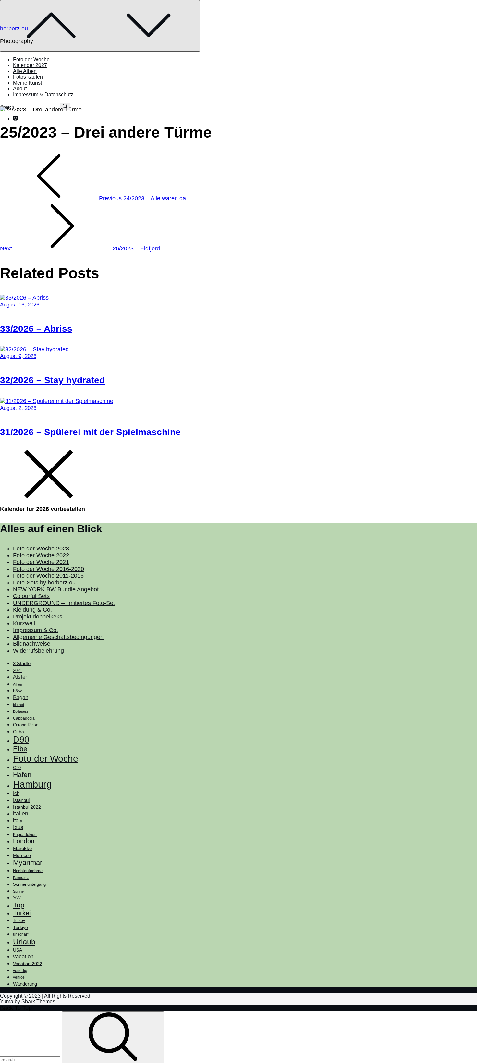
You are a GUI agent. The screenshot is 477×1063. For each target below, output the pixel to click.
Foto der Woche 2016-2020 (48, 569)
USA (17, 950)
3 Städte (22, 663)
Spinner (19, 891)
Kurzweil (24, 623)
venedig (20, 970)
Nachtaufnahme (28, 871)
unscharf (20, 934)
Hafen (22, 775)
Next (80, 248)
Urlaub (24, 941)
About (20, 88)
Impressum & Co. (35, 630)
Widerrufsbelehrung (38, 650)
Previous (141, 198)
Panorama (21, 878)
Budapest (20, 711)
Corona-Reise (25, 724)
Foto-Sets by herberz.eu (44, 582)
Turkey (19, 921)
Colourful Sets (31, 596)
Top (18, 905)
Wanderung (25, 984)
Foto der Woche (31, 59)
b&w (17, 690)
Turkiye (20, 927)
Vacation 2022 (27, 963)
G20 (17, 767)
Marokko (22, 848)
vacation (23, 956)
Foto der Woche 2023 (41, 548)
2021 (17, 670)
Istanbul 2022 (27, 807)
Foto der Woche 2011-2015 (48, 575)
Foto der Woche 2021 (41, 562)
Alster (20, 677)
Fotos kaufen (28, 77)
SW (17, 897)
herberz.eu (14, 28)
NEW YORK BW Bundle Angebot (56, 589)
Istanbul (21, 800)
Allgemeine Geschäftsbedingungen (58, 637)
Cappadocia (24, 718)
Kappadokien (25, 834)
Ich (16, 793)
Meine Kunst (27, 83)
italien (20, 813)
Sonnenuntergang (29, 884)
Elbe (20, 749)
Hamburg (32, 784)
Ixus (18, 827)
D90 (21, 740)
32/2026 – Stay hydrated (52, 380)
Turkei (22, 913)
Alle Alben (25, 71)
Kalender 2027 (30, 65)
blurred (18, 705)
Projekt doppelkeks (37, 616)
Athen (17, 684)
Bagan (20, 697)
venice (19, 977)
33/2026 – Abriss (36, 329)
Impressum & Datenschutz (43, 94)
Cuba (18, 731)
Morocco (22, 855)
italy (17, 820)
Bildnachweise (31, 644)
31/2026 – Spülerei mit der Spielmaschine (90, 432)
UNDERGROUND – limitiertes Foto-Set (64, 603)
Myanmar (27, 863)
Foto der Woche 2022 (41, 555)
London (23, 841)
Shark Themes (38, 1001)
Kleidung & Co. (32, 610)
